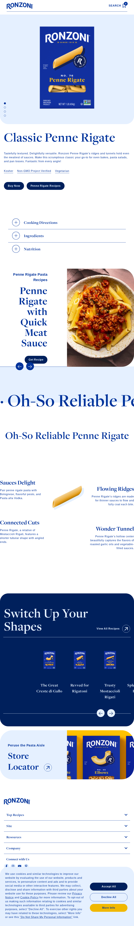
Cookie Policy (29, 897)
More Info (108, 907)
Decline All (108, 897)
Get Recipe (36, 359)
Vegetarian (62, 171)
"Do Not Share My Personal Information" (46, 917)
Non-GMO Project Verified (34, 171)
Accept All (109, 886)
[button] (20, 366)
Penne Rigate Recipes (46, 185)
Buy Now (14, 185)
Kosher (8, 171)
